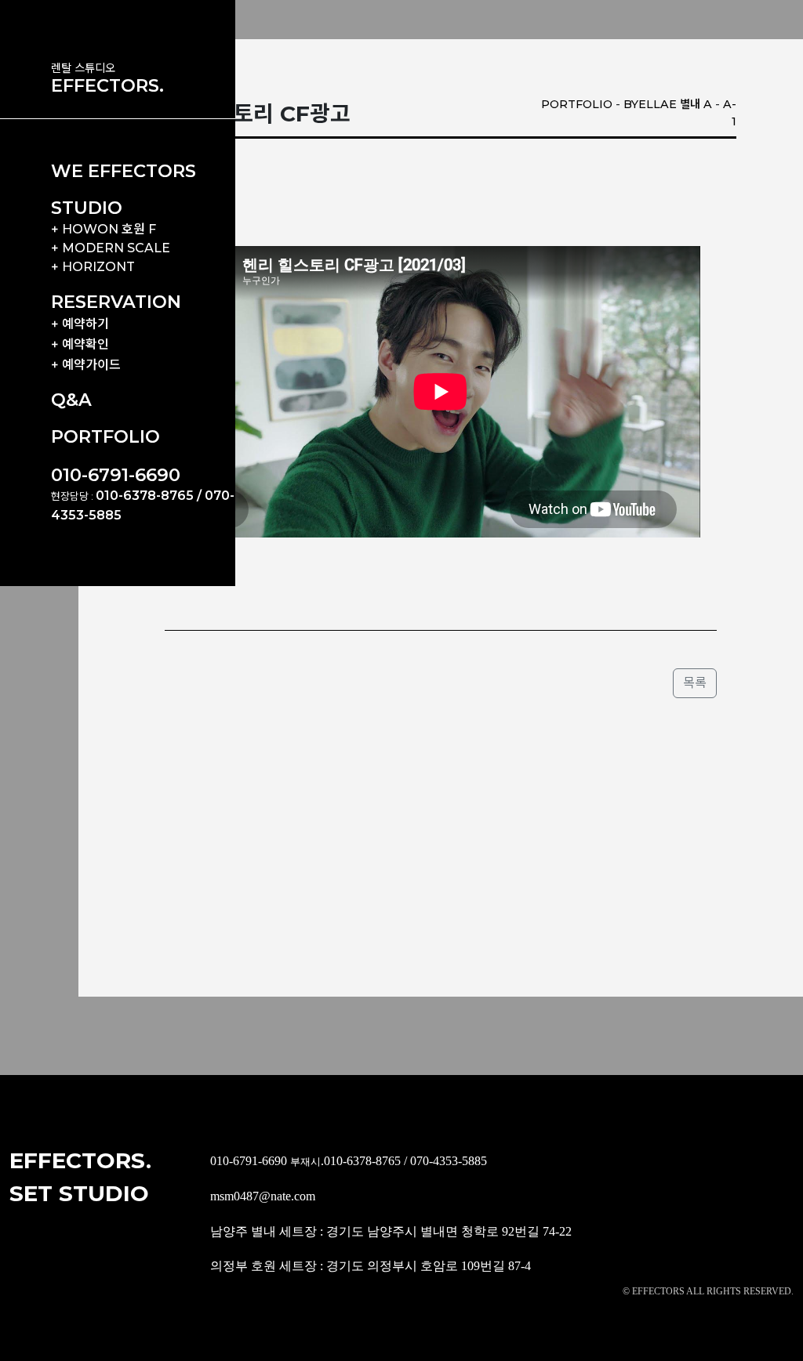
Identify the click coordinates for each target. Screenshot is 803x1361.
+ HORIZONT (93, 266)
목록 (695, 682)
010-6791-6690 (115, 475)
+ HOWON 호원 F (103, 229)
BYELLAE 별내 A (667, 104)
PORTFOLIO (105, 436)
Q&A (71, 400)
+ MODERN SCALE (110, 248)
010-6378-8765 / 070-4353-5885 (405, 1160)
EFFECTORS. (107, 85)
